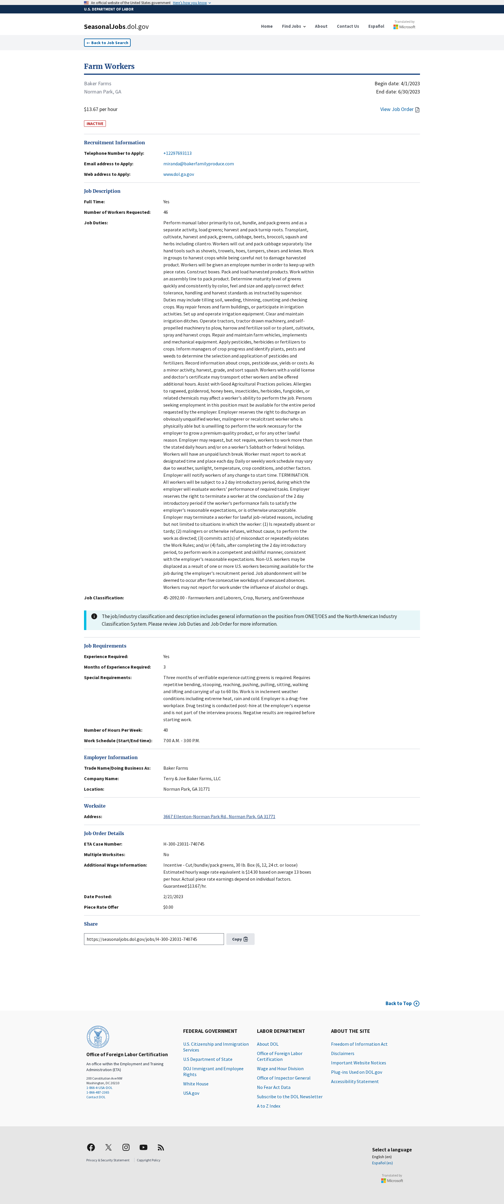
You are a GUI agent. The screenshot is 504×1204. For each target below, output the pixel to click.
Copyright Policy (148, 1160)
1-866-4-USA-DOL (99, 1087)
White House (196, 1084)
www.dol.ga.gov (178, 174)
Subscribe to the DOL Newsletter (290, 1096)
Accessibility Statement (355, 1081)
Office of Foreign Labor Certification (279, 1056)
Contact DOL (96, 1097)
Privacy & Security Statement (108, 1160)
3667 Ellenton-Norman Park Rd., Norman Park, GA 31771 (219, 816)
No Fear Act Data (273, 1087)
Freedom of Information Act (359, 1044)
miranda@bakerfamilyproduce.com (198, 163)
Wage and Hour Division (280, 1068)
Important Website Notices (358, 1063)
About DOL (268, 1044)
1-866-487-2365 (97, 1092)
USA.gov (191, 1093)
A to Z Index (268, 1106)
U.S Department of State (207, 1059)
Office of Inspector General (284, 1078)
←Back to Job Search (107, 42)
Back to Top (399, 1003)
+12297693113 (177, 153)
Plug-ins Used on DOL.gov (356, 1072)
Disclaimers (342, 1053)
